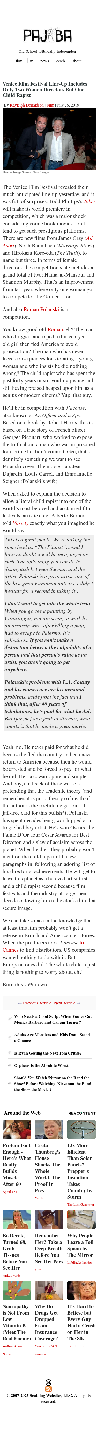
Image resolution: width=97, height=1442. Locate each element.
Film (50, 105)
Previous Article (37, 1003)
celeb (60, 60)
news (44, 60)
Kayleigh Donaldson (27, 105)
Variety (20, 522)
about (76, 60)
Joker (89, 201)
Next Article (64, 1003)
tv (31, 60)
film (19, 60)
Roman (55, 329)
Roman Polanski (41, 309)
